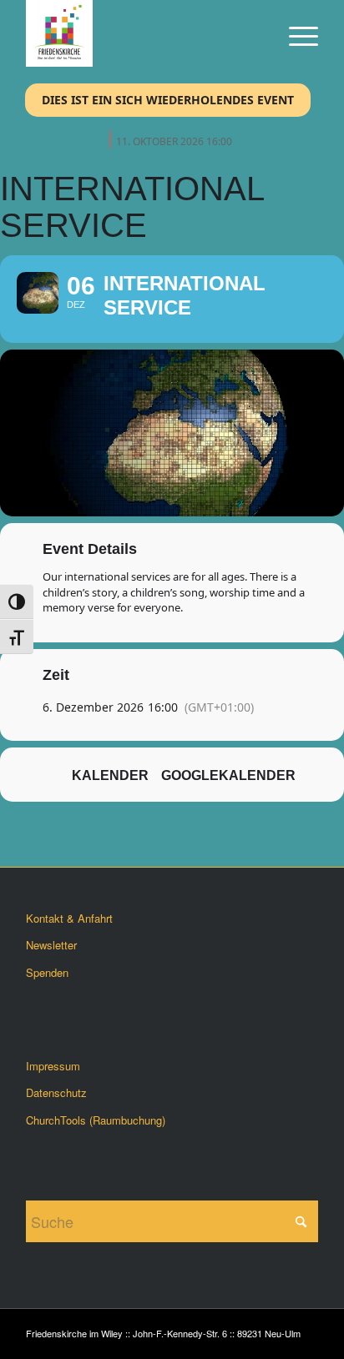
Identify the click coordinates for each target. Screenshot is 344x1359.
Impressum (53, 1066)
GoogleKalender (228, 775)
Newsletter (51, 945)
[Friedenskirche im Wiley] (143, 33)
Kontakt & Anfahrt (69, 918)
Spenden (47, 972)
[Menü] (295, 33)
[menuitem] (295, 33)
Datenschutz (56, 1092)
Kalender (110, 775)
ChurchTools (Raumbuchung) (95, 1120)
